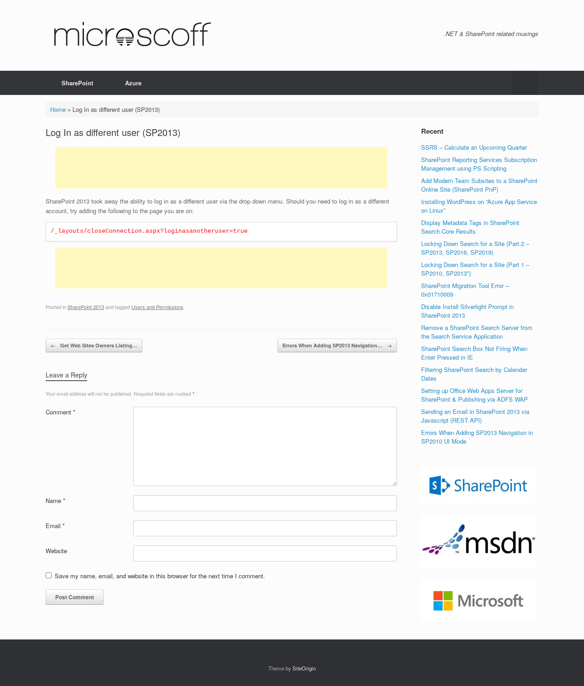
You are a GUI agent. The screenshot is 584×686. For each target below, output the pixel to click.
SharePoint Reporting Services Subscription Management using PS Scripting (479, 164)
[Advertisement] (221, 168)
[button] (524, 83)
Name (55, 500)
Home (58, 109)
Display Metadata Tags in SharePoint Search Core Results (470, 227)
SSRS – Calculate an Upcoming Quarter (474, 147)
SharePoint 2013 (86, 306)
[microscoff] (131, 35)
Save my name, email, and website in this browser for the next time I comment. (160, 575)
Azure (133, 83)
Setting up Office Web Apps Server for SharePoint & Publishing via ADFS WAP (474, 395)
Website (56, 550)
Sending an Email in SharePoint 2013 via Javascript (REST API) (475, 416)
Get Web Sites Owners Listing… (94, 345)
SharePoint (77, 83)
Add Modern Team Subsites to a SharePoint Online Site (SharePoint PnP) (479, 185)
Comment (60, 412)
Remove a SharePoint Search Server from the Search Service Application (476, 332)
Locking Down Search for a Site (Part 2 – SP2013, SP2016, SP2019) (475, 248)
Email (55, 525)
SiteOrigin (304, 668)
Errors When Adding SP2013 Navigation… (337, 345)
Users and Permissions (157, 306)
